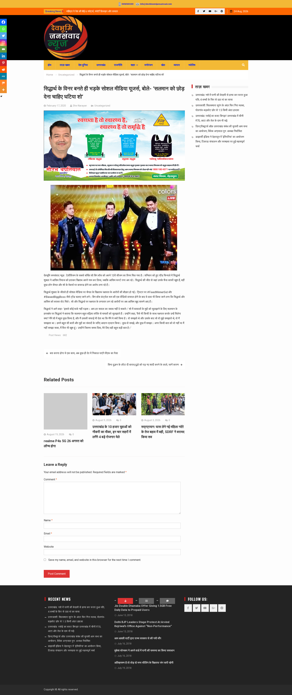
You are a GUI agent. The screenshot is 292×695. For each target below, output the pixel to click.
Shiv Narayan (80, 105)
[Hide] (1, 96)
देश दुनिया (83, 65)
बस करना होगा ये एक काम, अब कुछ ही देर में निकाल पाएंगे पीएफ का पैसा (84, 353)
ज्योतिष (191, 65)
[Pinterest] (222, 11)
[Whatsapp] (3, 29)
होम (49, 65)
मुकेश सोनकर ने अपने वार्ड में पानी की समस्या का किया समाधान (144, 650)
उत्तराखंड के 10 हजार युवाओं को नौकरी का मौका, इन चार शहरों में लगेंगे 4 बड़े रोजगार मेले (111, 432)
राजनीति (118, 65)
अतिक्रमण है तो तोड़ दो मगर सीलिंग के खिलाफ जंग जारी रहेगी (143, 662)
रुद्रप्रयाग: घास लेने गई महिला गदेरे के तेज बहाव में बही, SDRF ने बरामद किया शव (162, 432)
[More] (3, 89)
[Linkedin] (3, 56)
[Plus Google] (216, 11)
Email (48, 533)
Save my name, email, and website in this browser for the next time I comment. (94, 559)
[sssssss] (114, 179)
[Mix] (3, 83)
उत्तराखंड (100, 65)
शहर (133, 65)
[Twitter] (204, 11)
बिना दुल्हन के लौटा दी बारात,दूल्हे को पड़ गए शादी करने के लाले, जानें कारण (143, 364)
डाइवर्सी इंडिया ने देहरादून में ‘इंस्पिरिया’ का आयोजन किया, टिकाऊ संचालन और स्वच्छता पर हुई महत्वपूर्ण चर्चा (220, 141)
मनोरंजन (148, 65)
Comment (50, 479)
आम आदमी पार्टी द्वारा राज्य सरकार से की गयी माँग (137, 638)
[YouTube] (210, 11)
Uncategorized (102, 105)
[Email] (3, 49)
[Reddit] (3, 69)
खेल (163, 65)
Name (48, 520)
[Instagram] (3, 42)
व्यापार (177, 65)
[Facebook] (198, 11)
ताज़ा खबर (65, 65)
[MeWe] (3, 76)
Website (49, 546)
